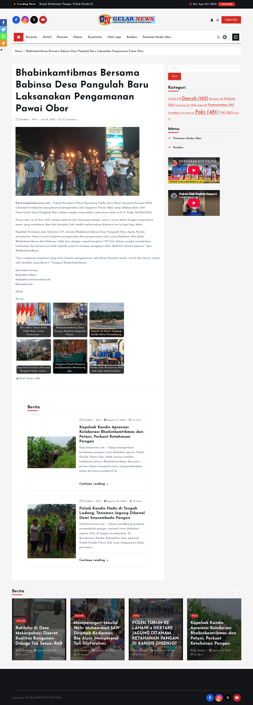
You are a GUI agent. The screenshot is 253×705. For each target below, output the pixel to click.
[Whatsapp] (3, 36)
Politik (189, 113)
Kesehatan (95, 37)
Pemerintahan (221, 105)
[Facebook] (3, 22)
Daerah (195, 98)
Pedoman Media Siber (157, 37)
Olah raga (114, 37)
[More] (3, 43)
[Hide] (1, 50)
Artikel (47, 37)
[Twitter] (3, 29)
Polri (34, 119)
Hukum (77, 37)
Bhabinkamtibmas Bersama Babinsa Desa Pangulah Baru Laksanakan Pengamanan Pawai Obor (85, 51)
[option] (39, 629)
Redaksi (132, 37)
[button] (233, 592)
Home (18, 51)
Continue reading (92, 483)
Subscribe (231, 19)
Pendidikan (176, 113)
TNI (226, 112)
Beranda (31, 37)
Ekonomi (62, 37)
